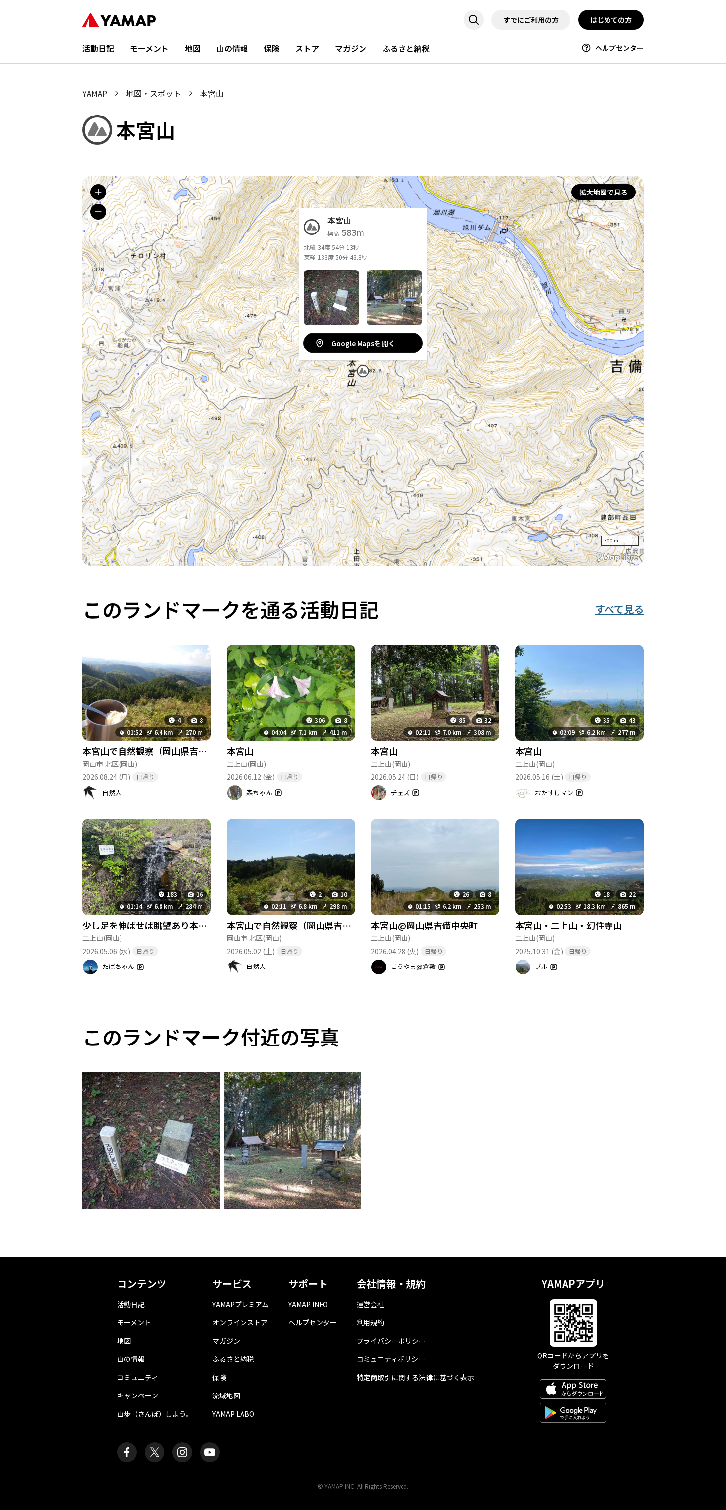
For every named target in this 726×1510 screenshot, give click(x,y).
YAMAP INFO (308, 1304)
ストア (307, 48)
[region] (363, 371)
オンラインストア (240, 1322)
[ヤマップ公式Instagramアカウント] (182, 1452)
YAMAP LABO (233, 1414)
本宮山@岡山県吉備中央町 (424, 925)
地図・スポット (153, 93)
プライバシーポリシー (391, 1341)
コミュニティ (137, 1377)
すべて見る (619, 609)
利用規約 (370, 1322)
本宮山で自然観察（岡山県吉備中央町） (162, 750)
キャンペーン (137, 1395)
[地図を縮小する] (98, 212)
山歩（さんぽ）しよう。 (155, 1414)
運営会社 (370, 1304)
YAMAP (94, 93)
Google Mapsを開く (363, 343)
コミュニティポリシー (391, 1359)
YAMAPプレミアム (240, 1304)
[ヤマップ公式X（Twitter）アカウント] (154, 1452)
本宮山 (240, 750)
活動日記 (98, 48)
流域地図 (226, 1395)
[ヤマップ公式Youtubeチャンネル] (210, 1452)
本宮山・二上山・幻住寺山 (568, 925)
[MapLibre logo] (617, 557)
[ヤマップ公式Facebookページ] (127, 1452)
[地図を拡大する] (98, 192)
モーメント (149, 48)
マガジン (350, 48)
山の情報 (232, 48)
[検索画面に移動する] (474, 20)
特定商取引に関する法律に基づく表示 (415, 1377)
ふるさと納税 (406, 48)
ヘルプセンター (619, 48)
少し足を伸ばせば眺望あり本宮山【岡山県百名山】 (184, 925)
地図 (193, 48)
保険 (272, 48)
